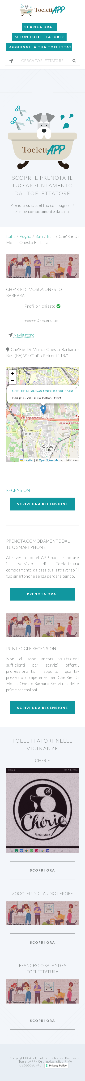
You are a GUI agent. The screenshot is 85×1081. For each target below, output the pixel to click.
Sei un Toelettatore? (39, 37)
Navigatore (23, 334)
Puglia (26, 236)
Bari (39, 236)
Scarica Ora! (39, 27)
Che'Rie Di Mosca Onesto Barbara (44, 349)
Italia (11, 236)
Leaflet (28, 460)
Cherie (42, 760)
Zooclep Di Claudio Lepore (42, 893)
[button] (43, 410)
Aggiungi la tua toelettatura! (40, 47)
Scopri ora (42, 870)
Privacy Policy (58, 1065)
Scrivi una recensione (42, 504)
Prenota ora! (42, 594)
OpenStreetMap (50, 460)
